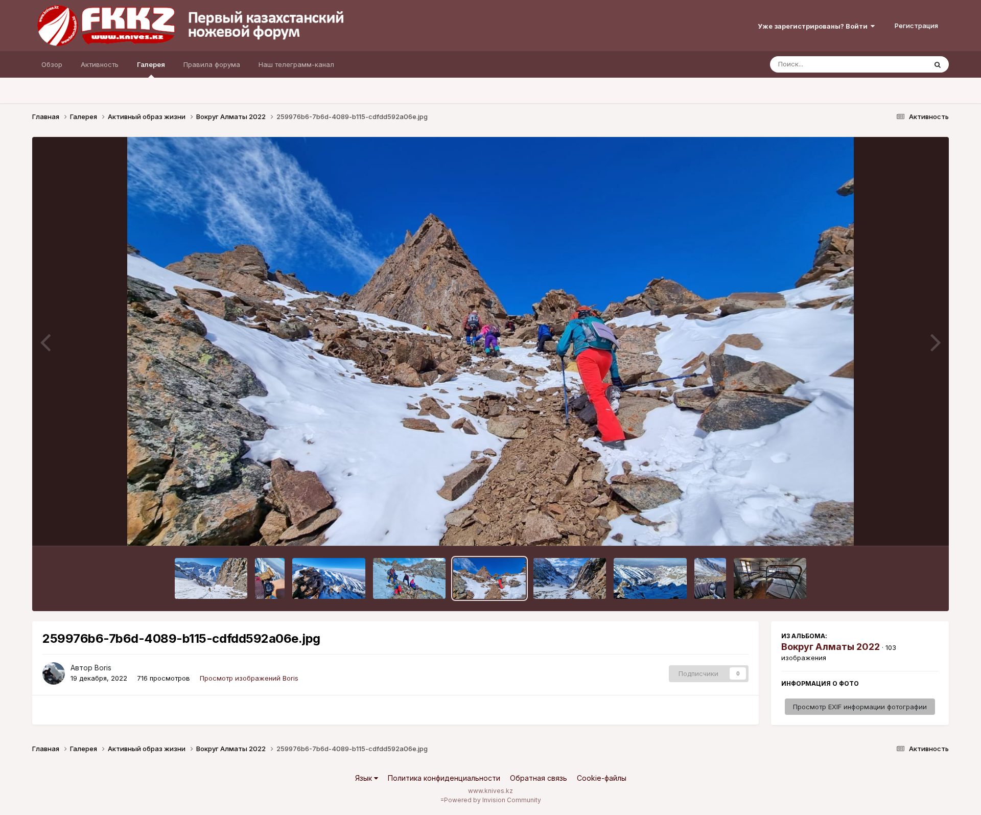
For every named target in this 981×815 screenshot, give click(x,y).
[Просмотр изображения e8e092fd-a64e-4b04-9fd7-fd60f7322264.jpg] (569, 578)
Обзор (51, 64)
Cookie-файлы (601, 778)
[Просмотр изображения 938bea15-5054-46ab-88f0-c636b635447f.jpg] (409, 578)
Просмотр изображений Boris (249, 678)
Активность (100, 64)
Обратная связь (538, 778)
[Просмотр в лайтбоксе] (490, 341)
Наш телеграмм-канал (296, 64)
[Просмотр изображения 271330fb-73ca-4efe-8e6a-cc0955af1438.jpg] (650, 578)
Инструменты (904, 527)
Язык (364, 778)
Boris (103, 667)
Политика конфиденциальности (444, 778)
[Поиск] (937, 64)
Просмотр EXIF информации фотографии (860, 707)
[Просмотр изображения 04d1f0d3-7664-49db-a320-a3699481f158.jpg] (770, 578)
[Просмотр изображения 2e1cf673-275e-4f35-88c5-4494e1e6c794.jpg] (710, 578)
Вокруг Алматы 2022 (830, 646)
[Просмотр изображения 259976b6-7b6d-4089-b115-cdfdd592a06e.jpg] (489, 578)
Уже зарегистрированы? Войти (814, 26)
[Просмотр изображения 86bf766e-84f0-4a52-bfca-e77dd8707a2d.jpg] (270, 578)
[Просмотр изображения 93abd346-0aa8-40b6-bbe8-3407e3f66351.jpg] (328, 578)
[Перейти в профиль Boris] (53, 673)
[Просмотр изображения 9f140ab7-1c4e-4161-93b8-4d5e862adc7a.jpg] (211, 578)
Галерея (151, 64)
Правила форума (211, 64)
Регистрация (916, 25)
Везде (903, 64)
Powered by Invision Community (492, 800)
